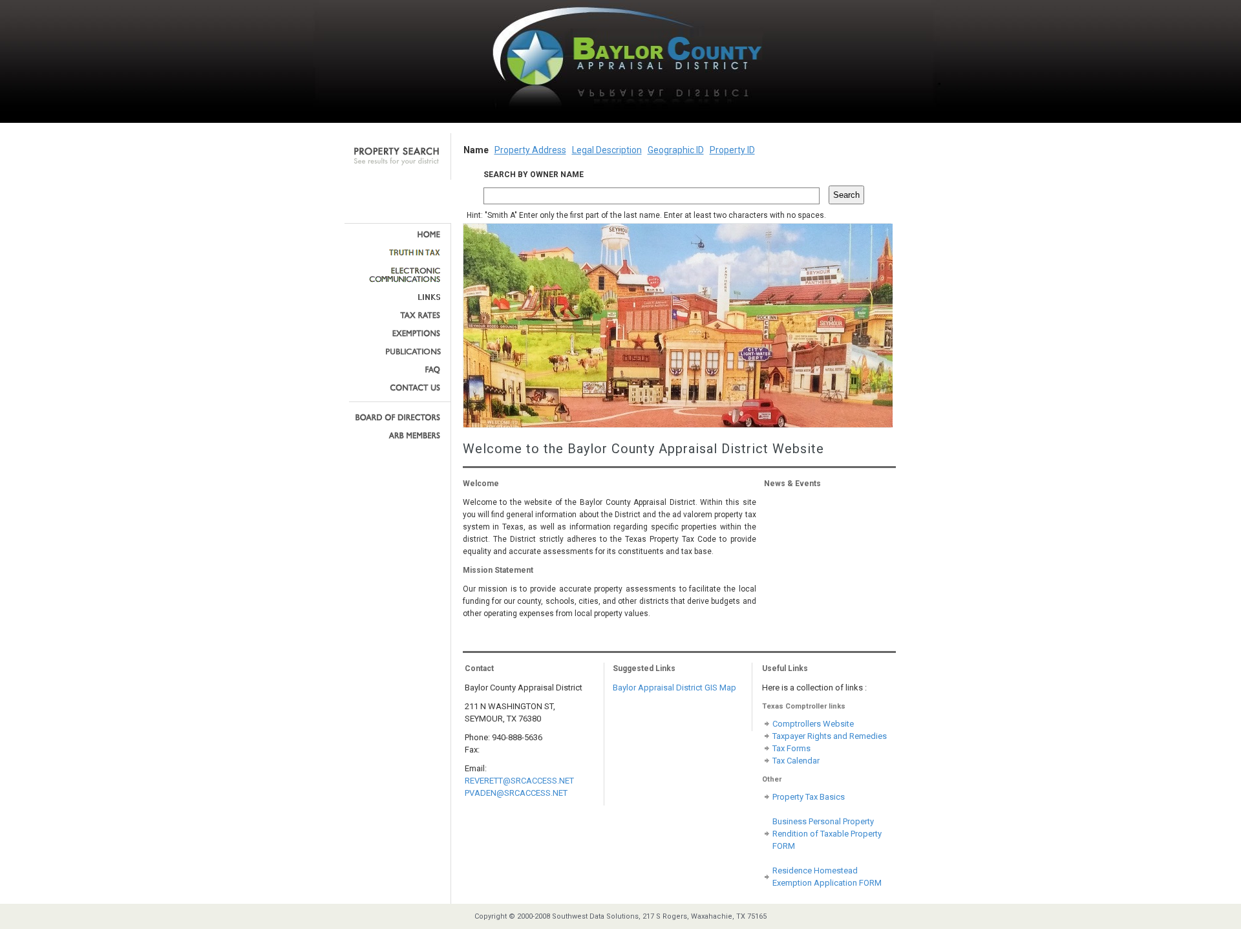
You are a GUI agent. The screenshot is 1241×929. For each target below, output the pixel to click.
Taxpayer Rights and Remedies (829, 736)
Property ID (732, 150)
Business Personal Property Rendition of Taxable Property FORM (827, 834)
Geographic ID (676, 150)
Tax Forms (791, 748)
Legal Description (607, 150)
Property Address (530, 150)
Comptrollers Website (813, 724)
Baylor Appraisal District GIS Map (674, 687)
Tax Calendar (796, 760)
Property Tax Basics (808, 797)
